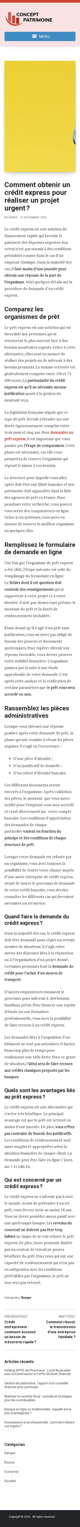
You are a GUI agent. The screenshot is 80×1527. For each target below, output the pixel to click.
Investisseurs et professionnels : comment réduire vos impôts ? (39, 1424)
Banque (26, 1297)
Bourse (9, 1462)
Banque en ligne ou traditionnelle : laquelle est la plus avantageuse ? (37, 1411)
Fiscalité (10, 1481)
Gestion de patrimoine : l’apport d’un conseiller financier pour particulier (36, 1385)
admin (13, 217)
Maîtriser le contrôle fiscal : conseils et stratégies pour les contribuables (38, 1398)
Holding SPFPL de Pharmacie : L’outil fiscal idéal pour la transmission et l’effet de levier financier (37, 1372)
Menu (44, 36)
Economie (11, 1471)
